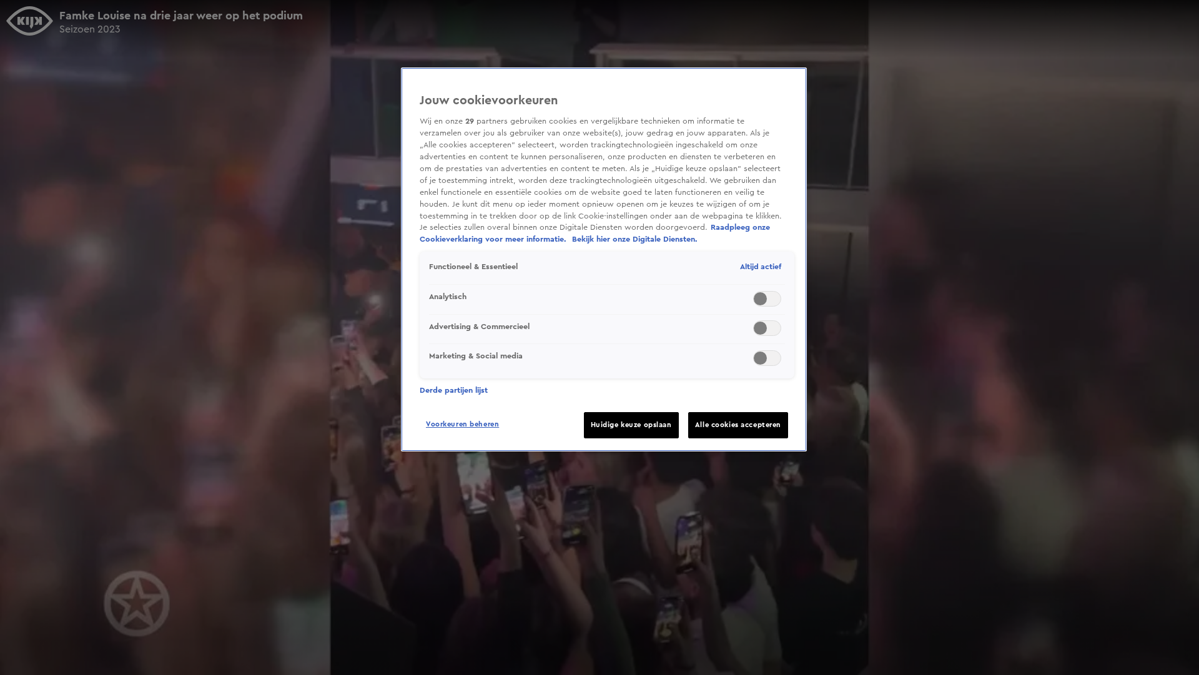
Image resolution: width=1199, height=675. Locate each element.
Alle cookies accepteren (738, 424)
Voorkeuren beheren (462, 424)
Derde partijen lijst (454, 390)
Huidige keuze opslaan (631, 424)
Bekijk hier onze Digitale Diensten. (635, 239)
